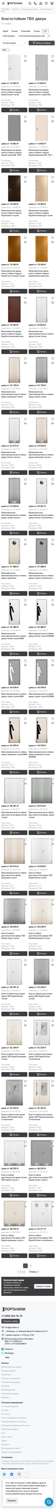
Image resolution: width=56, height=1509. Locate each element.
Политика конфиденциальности (15, 1425)
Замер (4, 1441)
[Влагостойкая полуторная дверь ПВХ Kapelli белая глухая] (14, 972)
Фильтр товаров (43, 43)
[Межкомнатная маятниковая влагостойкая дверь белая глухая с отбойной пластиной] (14, 430)
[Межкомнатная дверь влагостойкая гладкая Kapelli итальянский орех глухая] (14, 309)
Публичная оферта (9, 1429)
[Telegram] (4, 1474)
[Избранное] (25, 57)
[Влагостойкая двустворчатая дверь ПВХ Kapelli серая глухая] (14, 911)
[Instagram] (19, 1474)
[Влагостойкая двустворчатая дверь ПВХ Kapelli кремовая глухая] (42, 911)
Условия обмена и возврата (14, 1422)
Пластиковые (9, 36)
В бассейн (25, 31)
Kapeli (5, 31)
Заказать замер (43, 1286)
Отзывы (4, 1410)
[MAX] (26, 1474)
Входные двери (8, 1371)
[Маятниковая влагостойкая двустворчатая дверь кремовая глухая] (14, 851)
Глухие (37, 31)
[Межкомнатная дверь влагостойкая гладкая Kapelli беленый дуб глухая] (42, 188)
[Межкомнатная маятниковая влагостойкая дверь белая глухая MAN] (14, 611)
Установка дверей (9, 1406)
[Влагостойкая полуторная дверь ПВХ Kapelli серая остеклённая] (14, 1092)
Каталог (15, 9)
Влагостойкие (45, 9)
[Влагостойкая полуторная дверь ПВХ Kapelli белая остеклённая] (42, 1032)
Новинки (5, 1397)
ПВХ (45, 31)
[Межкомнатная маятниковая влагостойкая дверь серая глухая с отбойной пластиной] (14, 491)
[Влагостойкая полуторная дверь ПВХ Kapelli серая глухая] (42, 972)
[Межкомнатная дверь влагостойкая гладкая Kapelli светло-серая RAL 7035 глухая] (42, 68)
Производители (8, 1390)
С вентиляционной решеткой (31, 36)
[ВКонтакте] (12, 1474)
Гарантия (5, 1444)
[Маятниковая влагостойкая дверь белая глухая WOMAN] (42, 611)
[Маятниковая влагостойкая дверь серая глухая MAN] (14, 672)
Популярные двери (9, 1393)
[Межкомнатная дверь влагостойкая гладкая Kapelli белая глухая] (14, 68)
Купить (16, 110)
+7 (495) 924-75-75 (11, 1316)
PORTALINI (5, 9)
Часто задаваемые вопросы (14, 1418)
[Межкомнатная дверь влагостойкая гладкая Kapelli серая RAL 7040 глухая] (14, 128)
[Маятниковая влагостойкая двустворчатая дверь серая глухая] (42, 790)
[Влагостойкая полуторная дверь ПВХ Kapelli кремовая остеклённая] (42, 1092)
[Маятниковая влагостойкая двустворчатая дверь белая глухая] (14, 790)
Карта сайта (6, 1437)
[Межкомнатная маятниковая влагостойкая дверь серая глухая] (42, 370)
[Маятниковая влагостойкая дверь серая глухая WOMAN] (42, 672)
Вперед (32, 1272)
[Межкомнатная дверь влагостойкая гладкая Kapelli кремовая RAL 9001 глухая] (42, 128)
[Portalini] (14, 3)
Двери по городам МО (11, 1452)
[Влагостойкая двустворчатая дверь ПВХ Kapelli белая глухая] (42, 851)
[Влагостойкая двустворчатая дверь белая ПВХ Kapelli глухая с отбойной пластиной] (14, 1153)
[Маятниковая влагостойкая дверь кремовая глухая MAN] (14, 730)
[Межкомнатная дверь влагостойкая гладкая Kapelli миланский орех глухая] (42, 249)
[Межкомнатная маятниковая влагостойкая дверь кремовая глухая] (14, 370)
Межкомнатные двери (11, 1367)
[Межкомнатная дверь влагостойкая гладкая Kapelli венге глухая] (14, 188)
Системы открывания (11, 1378)
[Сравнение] (25, 61)
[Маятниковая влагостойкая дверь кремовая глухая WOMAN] (42, 730)
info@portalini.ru (12, 1327)
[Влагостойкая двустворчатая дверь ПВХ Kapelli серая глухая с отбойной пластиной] (42, 1153)
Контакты (5, 1414)
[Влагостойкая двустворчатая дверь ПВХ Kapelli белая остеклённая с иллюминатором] (42, 1213)
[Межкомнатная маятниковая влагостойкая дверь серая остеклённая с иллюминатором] (42, 551)
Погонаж (5, 1386)
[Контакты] (35, 3)
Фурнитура (6, 1374)
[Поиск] (30, 3)
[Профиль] (40, 3)
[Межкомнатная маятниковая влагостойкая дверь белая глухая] (42, 309)
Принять (11, 1500)
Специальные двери (29, 9)
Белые (15, 31)
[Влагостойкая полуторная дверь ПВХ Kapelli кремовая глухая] (14, 1032)
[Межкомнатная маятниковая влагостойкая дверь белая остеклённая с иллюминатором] (42, 491)
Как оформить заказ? (11, 1448)
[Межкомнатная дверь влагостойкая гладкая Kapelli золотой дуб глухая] (14, 249)
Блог (3, 1433)
